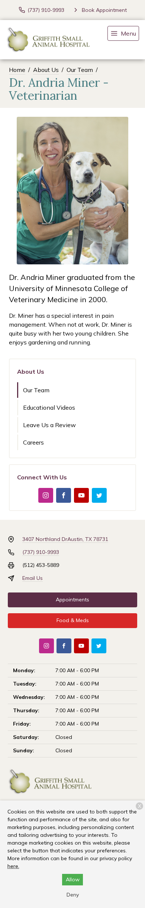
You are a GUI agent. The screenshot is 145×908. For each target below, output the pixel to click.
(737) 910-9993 (40, 552)
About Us (46, 69)
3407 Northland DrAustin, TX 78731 (65, 539)
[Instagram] (45, 495)
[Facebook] (63, 495)
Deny (73, 894)
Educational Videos (49, 407)
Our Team (80, 69)
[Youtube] (81, 495)
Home (17, 69)
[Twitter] (99, 495)
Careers (33, 442)
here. (13, 866)
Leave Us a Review (49, 425)
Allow (73, 879)
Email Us (32, 578)
